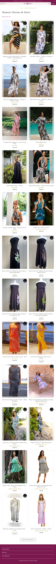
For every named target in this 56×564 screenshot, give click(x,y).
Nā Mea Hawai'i (25, 560)
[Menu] (0, 3)
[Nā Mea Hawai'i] (28, 3)
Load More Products (28, 539)
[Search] (49, 3)
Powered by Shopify (33, 560)
